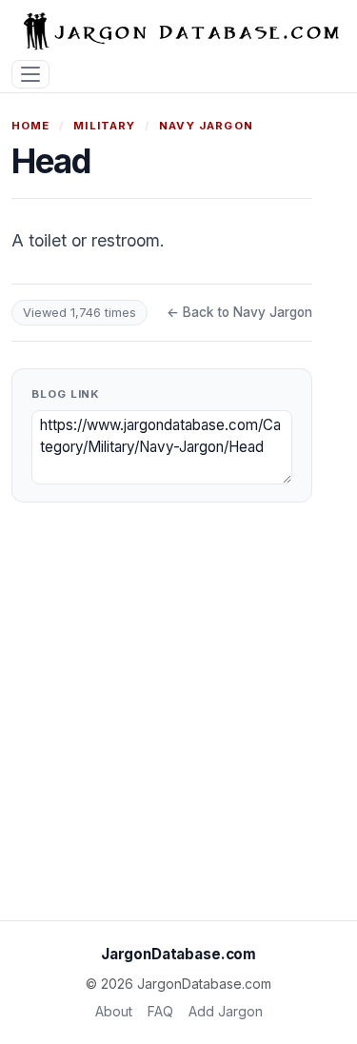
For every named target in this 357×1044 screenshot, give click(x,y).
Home (30, 125)
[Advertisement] (178, 719)
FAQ (160, 1011)
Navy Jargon (206, 125)
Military (104, 125)
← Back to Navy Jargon (239, 312)
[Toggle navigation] (30, 74)
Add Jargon (225, 1011)
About (113, 1011)
